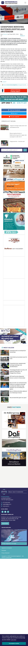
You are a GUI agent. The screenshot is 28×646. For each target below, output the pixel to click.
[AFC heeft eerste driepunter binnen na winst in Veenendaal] (4, 378)
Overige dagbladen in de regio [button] (9, 543)
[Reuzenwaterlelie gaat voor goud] (4, 400)
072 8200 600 (6, 502)
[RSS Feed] (8, 511)
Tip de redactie (15, 116)
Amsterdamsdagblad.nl (11, 2)
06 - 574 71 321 (20, 103)
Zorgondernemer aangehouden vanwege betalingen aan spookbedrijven (18, 365)
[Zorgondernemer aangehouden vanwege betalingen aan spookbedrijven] (4, 365)
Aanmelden (5, 523)
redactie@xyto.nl (7, 504)
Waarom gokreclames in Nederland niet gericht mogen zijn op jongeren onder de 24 (18, 135)
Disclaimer (4, 550)
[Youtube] (5, 511)
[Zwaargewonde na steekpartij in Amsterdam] (4, 353)
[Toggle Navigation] (25, 3)
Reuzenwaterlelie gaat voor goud (18, 397)
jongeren (4, 81)
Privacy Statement (5, 553)
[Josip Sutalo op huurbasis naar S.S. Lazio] (4, 359)
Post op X (14, 113)
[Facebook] (2, 511)
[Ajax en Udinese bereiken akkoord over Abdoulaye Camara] (4, 393)
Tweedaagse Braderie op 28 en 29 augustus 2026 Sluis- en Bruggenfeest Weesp (18, 371)
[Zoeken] (25, 150)
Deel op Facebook (15, 110)
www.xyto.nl (6, 506)
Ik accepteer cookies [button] (14, 643)
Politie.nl (22, 35)
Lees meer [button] (13, 639)
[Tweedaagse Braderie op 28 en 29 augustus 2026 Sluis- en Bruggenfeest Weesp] (4, 372)
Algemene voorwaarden (7, 548)
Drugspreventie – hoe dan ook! (17, 141)
